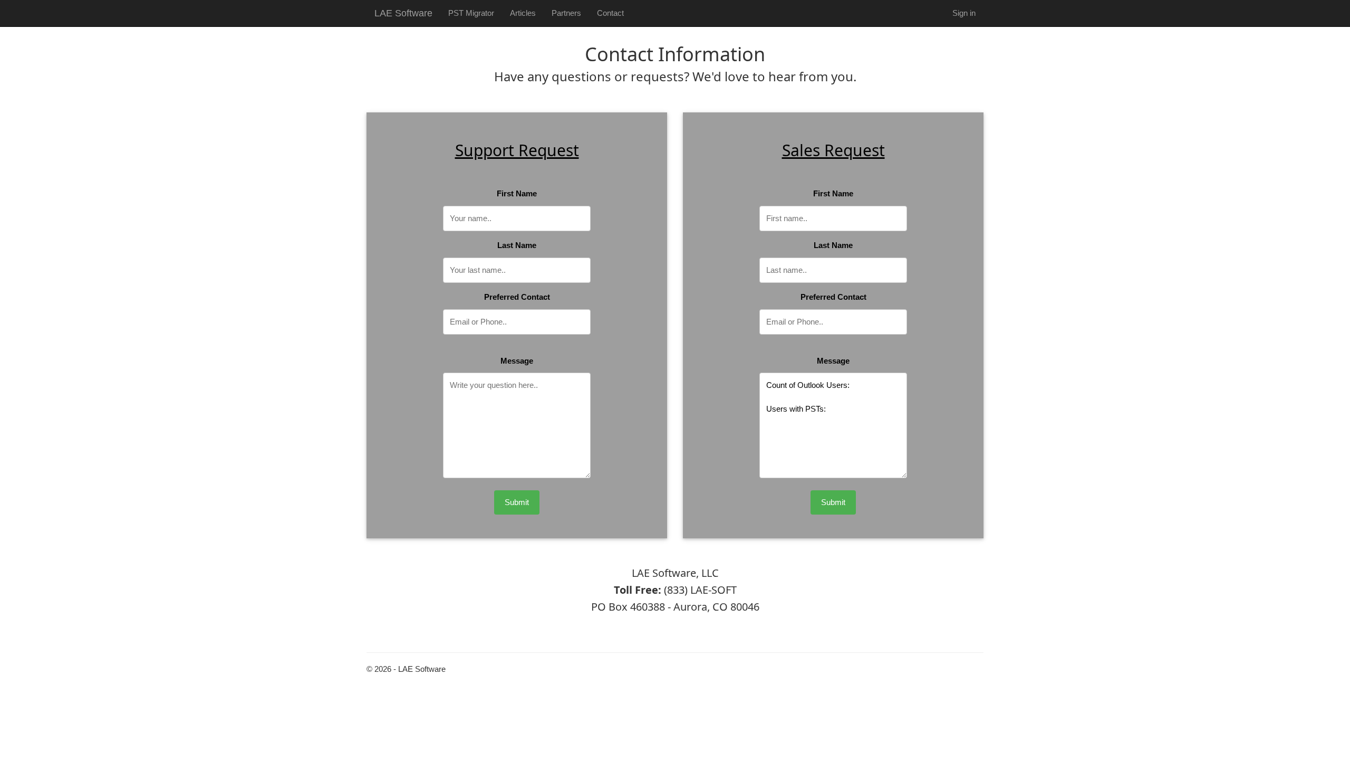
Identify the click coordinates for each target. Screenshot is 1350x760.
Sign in (964, 12)
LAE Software (403, 13)
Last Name (516, 245)
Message (516, 360)
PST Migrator (471, 12)
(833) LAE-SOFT (700, 590)
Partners (566, 12)
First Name (517, 193)
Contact (610, 12)
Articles (523, 12)
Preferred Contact (517, 296)
